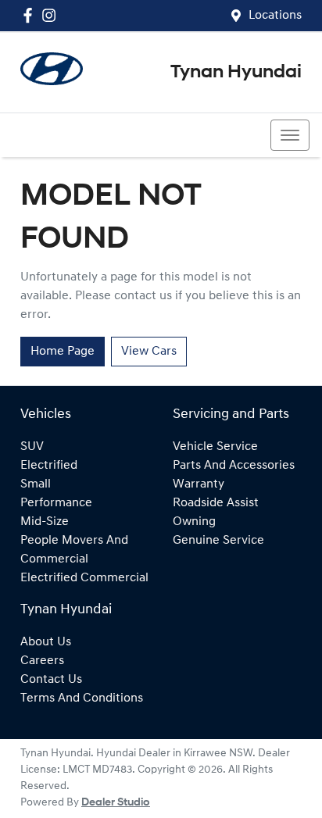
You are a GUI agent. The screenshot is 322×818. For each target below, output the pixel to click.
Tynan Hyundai (236, 72)
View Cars (149, 351)
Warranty (198, 484)
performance (56, 503)
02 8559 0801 (68, 135)
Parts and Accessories (234, 465)
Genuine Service (218, 540)
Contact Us (51, 679)
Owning (194, 522)
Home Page (62, 351)
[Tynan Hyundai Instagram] (52, 15)
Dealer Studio (115, 803)
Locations (275, 15)
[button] (289, 135)
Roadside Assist (216, 503)
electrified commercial (84, 578)
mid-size (44, 522)
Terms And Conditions (81, 698)
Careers (42, 661)
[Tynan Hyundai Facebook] (30, 15)
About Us (45, 642)
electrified (48, 465)
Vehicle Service (215, 447)
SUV (32, 447)
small (35, 484)
